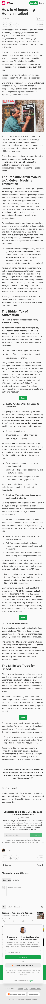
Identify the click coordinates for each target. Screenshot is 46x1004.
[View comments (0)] (11, 24)
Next (39, 865)
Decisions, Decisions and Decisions (17, 913)
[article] (23, 917)
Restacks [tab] (16, 880)
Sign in (41, 3)
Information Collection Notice (27, 972)
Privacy (20, 989)
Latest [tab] (10, 907)
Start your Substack (17, 994)
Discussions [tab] (18, 907)
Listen (41, 19)
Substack (12, 999)
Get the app (33, 994)
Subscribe (33, 3)
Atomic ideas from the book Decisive (15, 916)
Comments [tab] (7, 880)
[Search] (42, 907)
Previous (8, 865)
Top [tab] (4, 907)
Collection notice (35, 989)
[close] (40, 927)
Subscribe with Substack (24, 965)
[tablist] (11, 880)
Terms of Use (33, 970)
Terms (26, 989)
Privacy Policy (23, 975)
